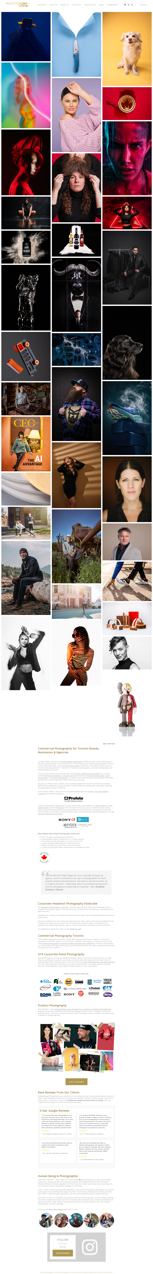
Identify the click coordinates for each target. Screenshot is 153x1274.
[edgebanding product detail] (26, 489)
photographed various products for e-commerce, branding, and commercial (83, 1009)
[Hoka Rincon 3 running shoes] (127, 418)
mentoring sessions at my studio (50, 814)
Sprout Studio (100, 806)
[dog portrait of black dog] (127, 343)
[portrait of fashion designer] (127, 268)
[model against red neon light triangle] (127, 213)
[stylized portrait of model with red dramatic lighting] (26, 162)
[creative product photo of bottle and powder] (26, 247)
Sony (58, 806)
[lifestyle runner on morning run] (76, 602)
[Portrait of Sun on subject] (76, 653)
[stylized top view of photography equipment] (76, 349)
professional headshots (52, 776)
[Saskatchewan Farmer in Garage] (26, 398)
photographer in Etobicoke (72, 762)
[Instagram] (125, 4)
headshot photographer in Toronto (55, 907)
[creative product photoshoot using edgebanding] (127, 618)
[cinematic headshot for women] (127, 489)
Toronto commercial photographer (87, 774)
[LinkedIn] (128, 4)
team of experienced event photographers (99, 962)
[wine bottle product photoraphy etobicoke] (76, 240)
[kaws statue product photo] (26, 298)
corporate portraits (69, 776)
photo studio (74, 766)
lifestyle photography (96, 776)
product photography (60, 778)
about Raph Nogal (55, 1209)
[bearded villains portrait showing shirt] (76, 404)
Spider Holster (43, 808)
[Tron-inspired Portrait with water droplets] (127, 158)
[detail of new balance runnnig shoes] (127, 581)
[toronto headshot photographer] (127, 541)
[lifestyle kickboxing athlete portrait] (26, 213)
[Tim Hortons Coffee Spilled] (127, 103)
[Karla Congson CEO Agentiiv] (26, 444)
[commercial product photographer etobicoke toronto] (76, 44)
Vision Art (60, 808)
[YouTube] (132, 4)
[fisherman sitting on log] (26, 578)
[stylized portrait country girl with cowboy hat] (26, 36)
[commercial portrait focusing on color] (76, 115)
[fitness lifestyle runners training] (26, 523)
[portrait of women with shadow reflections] (76, 475)
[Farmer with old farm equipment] (76, 546)
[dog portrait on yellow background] (127, 49)
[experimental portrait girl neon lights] (26, 95)
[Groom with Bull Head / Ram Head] (76, 295)
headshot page (75, 929)
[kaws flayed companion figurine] (127, 703)
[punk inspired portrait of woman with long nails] (26, 653)
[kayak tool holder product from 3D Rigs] (26, 356)
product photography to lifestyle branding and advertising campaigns (68, 944)
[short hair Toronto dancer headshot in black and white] (127, 653)
